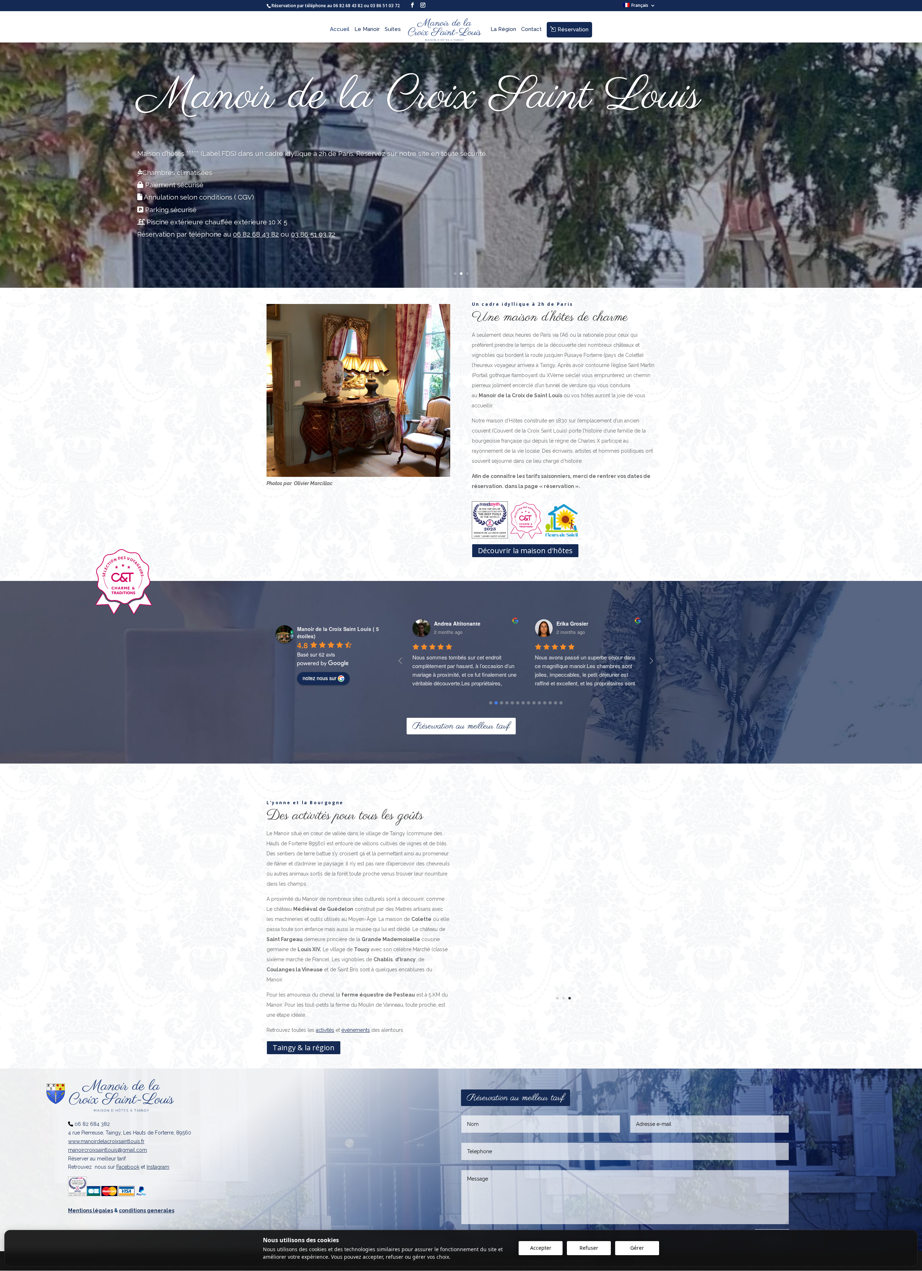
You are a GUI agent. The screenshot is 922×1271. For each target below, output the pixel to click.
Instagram (158, 1167)
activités (325, 1030)
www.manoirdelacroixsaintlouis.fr (106, 1141)
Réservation (573, 29)
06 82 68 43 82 (348, 6)
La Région (503, 29)
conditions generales (146, 1210)
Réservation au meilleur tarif (461, 726)
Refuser (588, 1247)
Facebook (127, 1167)
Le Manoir (367, 29)
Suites (393, 29)
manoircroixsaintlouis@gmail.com (107, 1150)
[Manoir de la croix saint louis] (563, 1010)
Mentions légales (90, 1210)
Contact (531, 29)
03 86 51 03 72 (385, 6)
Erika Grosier (450, 623)
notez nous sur (319, 677)
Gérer (637, 1247)
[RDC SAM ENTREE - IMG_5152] (358, 474)
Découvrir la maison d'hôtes (525, 550)
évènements (355, 1030)
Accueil (339, 29)
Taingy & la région (304, 1047)
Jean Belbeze (572, 623)
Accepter (540, 1247)
